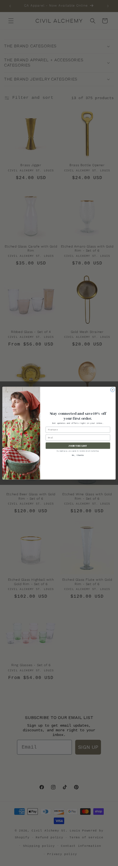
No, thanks (78, 455)
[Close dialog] (113, 390)
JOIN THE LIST (78, 445)
